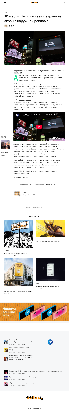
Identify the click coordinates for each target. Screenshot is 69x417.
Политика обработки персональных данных (34, 404)
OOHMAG (12, 25)
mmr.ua (25, 177)
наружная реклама (24, 184)
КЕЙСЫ (5, 12)
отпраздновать (25, 100)
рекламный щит (49, 184)
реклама (31, 184)
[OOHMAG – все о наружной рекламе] (34, 3)
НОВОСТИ (6, 250)
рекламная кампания (39, 184)
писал (28, 171)
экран (55, 184)
